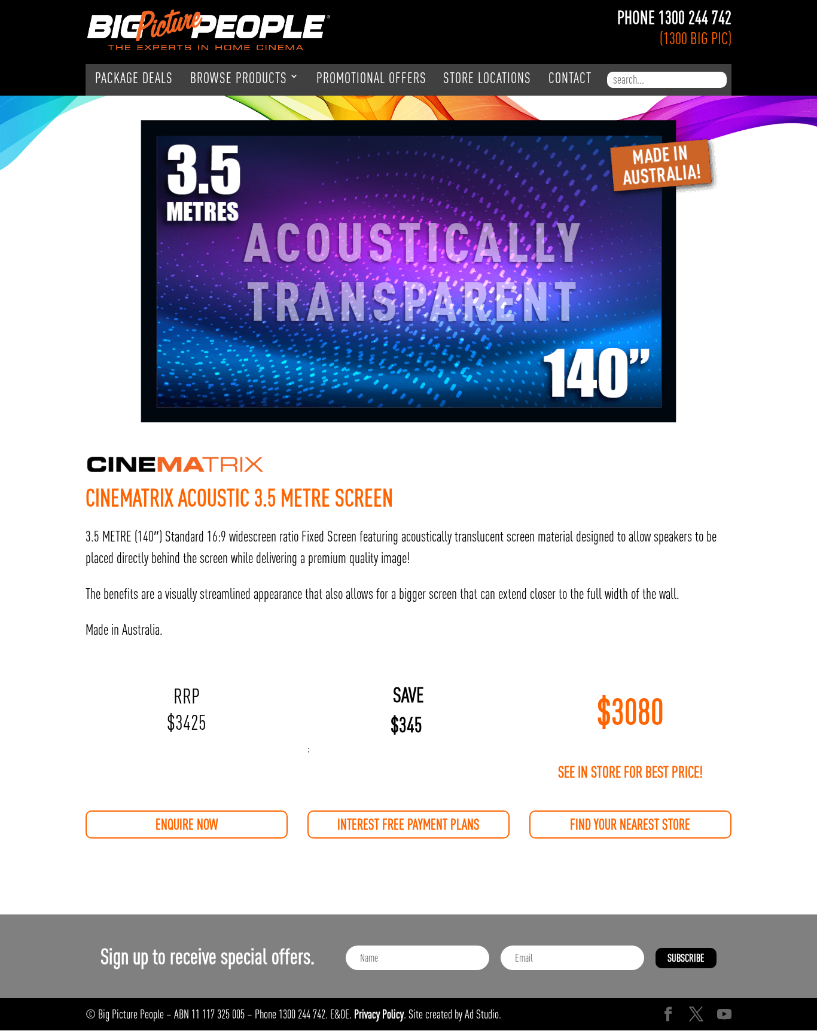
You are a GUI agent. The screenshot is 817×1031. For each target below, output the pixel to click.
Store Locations (487, 78)
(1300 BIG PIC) (695, 38)
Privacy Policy (379, 1014)
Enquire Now (187, 824)
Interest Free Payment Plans (408, 824)
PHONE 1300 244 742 (674, 18)
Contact (570, 78)
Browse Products (238, 78)
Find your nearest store (630, 824)
